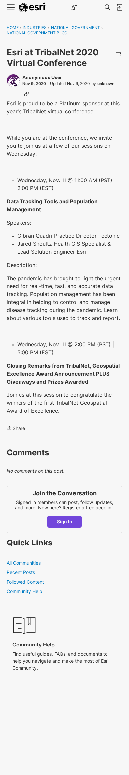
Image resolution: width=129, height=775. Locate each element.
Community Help (24, 591)
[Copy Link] (26, 94)
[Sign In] (119, 7)
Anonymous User (42, 77)
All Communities (24, 563)
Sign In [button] (64, 521)
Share (16, 428)
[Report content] (118, 55)
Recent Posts (21, 572)
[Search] (107, 7)
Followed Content (25, 582)
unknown (105, 83)
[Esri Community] (32, 7)
